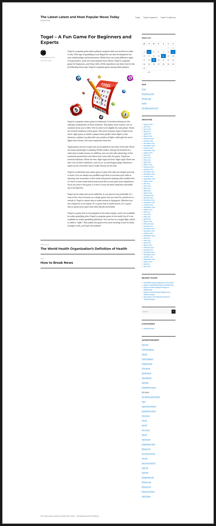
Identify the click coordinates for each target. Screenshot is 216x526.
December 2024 (149, 172)
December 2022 (149, 229)
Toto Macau (146, 368)
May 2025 (147, 160)
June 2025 (147, 158)
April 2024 (147, 191)
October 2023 (148, 205)
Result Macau (146, 373)
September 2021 (149, 259)
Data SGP (145, 345)
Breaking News (149, 329)
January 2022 (148, 250)
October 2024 (148, 176)
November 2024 (149, 174)
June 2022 (147, 240)
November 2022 (149, 231)
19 (154, 60)
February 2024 (149, 195)
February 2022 (149, 248)
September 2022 (149, 236)
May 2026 (147, 131)
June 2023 (147, 214)
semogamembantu (47, 57)
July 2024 (147, 184)
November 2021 (149, 255)
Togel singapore (150, 17)
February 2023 (149, 224)
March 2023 (148, 221)
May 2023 (147, 217)
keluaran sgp (146, 99)
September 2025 (149, 150)
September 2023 (149, 207)
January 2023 (148, 226)
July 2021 (147, 264)
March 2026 (148, 136)
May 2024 (147, 188)
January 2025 (148, 169)
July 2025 (147, 155)
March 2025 (148, 165)
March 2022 (148, 245)
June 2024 (147, 186)
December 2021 (149, 252)
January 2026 (148, 141)
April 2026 (147, 134)
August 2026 (148, 124)
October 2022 (148, 233)
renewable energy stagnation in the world (158, 283)
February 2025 (149, 167)
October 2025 (148, 148)
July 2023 (147, 212)
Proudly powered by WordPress (88, 516)
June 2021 (147, 266)
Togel (137, 17)
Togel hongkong (168, 17)
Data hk (144, 354)
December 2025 (149, 143)
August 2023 (148, 210)
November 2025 (149, 146)
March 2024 (148, 193)
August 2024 (148, 181)
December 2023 (149, 200)
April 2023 (147, 219)
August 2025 (148, 153)
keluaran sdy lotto (148, 492)
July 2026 (147, 127)
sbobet (144, 103)
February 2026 (149, 139)
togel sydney (146, 496)
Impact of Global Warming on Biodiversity (159, 285)
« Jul (148, 72)
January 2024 (148, 198)
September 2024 (149, 179)
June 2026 (147, 129)
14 (163, 56)
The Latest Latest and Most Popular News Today (79, 17)
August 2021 (148, 262)
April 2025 (147, 162)
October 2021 (148, 257)
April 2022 (147, 243)
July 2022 (147, 238)
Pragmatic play (147, 364)
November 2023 (149, 203)
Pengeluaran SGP (148, 94)
